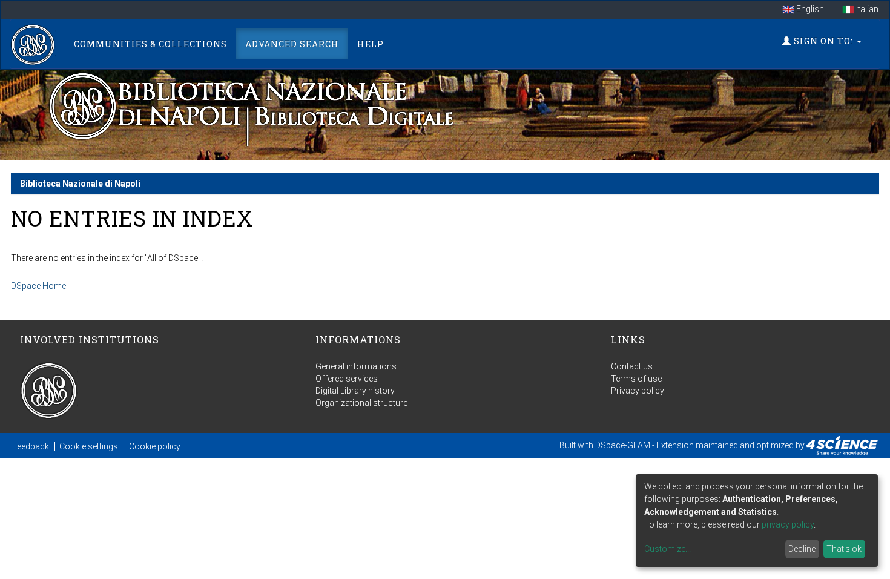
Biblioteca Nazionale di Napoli (80, 183)
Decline (802, 549)
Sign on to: (823, 41)
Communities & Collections (150, 44)
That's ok (844, 549)
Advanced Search (292, 44)
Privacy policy (637, 390)
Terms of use (636, 378)
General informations (356, 366)
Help (370, 44)
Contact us (632, 366)
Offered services (346, 378)
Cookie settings (88, 446)
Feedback (30, 446)
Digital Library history (355, 390)
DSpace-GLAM (622, 445)
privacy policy (788, 524)
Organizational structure (361, 403)
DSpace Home (38, 286)
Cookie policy (154, 446)
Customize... (667, 549)
